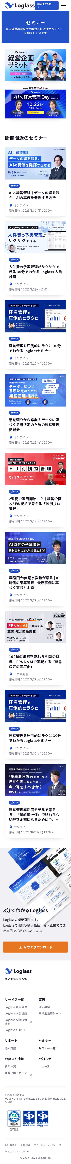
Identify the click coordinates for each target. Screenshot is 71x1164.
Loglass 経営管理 (16, 1007)
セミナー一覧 (47, 1048)
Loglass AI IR (13, 1030)
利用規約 (25, 1145)
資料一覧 (10, 1066)
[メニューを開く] (63, 5)
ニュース (44, 1066)
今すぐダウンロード (38, 947)
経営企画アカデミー (16, 1075)
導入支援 (10, 1048)
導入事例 (44, 1007)
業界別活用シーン (50, 1013)
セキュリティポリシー (17, 1151)
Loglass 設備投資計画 (16, 1022)
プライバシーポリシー (46, 1145)
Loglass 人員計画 (16, 1013)
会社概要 (9, 1145)
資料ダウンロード (45, 5)
